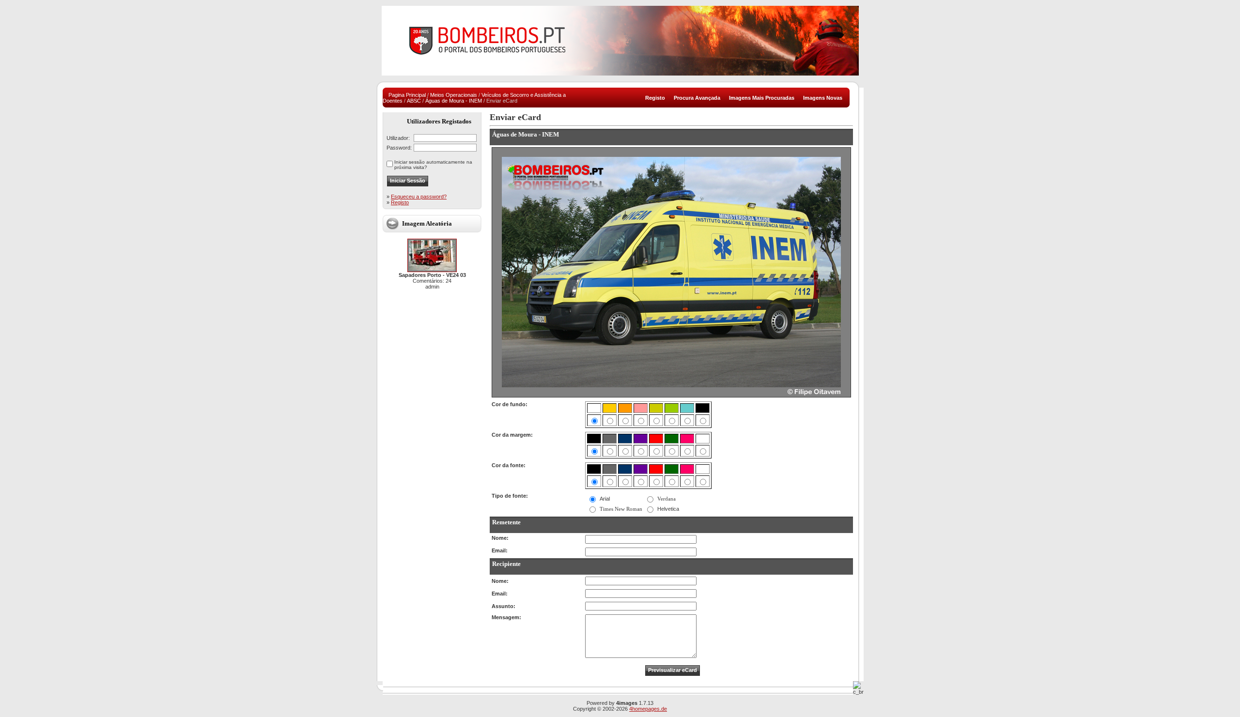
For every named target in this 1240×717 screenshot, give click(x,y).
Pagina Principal (407, 95)
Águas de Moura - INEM (453, 101)
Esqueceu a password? (419, 196)
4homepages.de (648, 709)
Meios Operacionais (453, 95)
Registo (400, 202)
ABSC (414, 101)
